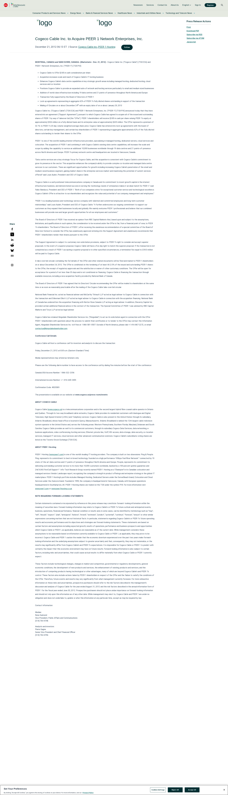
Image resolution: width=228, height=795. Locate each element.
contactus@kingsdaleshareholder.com (51, 328)
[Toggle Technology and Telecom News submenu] (194, 13)
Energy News (75, 13)
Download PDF (193, 31)
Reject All (175, 790)
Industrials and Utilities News (149, 13)
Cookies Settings (157, 790)
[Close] (224, 789)
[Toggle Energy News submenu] (83, 13)
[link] (138, 5)
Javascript (191, 42)
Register (210, 5)
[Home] (14, 5)
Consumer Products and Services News (49, 13)
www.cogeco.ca (55, 409)
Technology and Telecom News (179, 13)
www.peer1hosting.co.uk (61, 489)
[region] (114, 790)
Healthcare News (125, 13)
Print (189, 27)
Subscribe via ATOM (195, 38)
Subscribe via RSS (194, 34)
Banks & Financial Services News (99, 13)
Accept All (192, 790)
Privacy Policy (88, 792)
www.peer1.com (56, 454)
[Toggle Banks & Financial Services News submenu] (115, 13)
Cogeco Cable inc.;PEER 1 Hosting (96, 46)
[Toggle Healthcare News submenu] (134, 13)
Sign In (198, 5)
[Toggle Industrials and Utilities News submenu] (163, 13)
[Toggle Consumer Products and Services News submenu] (68, 13)
